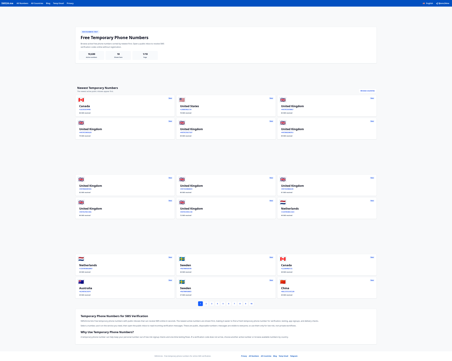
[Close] (447, 348)
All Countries (37, 3)
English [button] (428, 3)
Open (418, 356)
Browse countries (368, 91)
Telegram (294, 356)
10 (251, 303)
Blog (48, 3)
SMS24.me (7, 3)
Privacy (70, 3)
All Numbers (22, 3)
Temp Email (58, 3)
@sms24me (444, 3)
